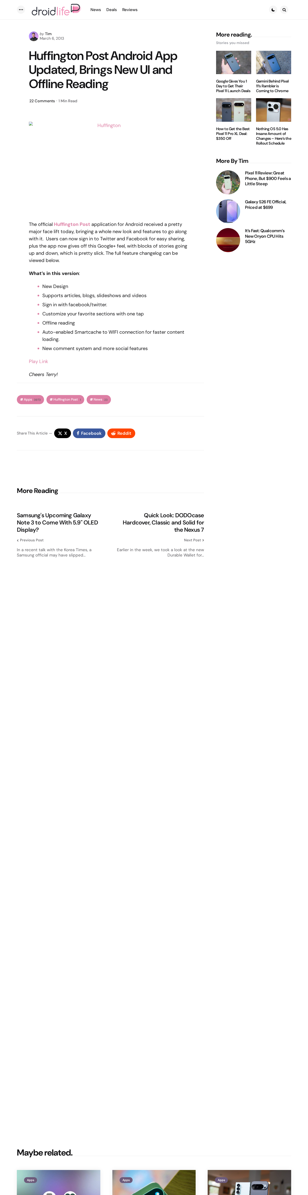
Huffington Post (67, 399)
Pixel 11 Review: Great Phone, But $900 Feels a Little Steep (268, 178)
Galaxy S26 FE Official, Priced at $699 (265, 204)
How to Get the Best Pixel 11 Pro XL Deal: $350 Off (233, 134)
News (101, 399)
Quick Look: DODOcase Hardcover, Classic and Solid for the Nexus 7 (163, 522)
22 (42, 100)
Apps (32, 399)
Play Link (38, 361)
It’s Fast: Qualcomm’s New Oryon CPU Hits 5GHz (264, 236)
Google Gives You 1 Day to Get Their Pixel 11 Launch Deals (233, 86)
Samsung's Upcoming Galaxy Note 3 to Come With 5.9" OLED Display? (57, 522)
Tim (48, 33)
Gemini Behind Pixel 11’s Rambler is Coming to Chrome (272, 86)
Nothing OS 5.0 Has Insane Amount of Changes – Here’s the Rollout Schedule (273, 136)
